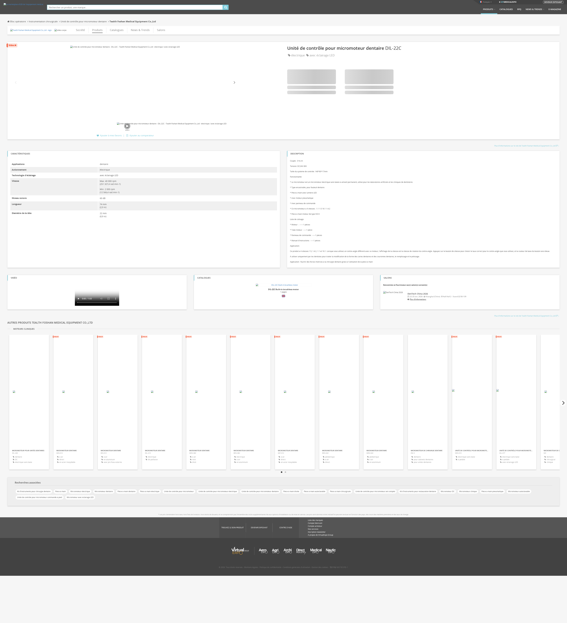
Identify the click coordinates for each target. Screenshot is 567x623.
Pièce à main (60, 491)
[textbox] (135, 7)
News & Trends (534, 9)
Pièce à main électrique (149, 491)
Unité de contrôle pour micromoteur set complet (375, 491)
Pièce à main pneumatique (492, 491)
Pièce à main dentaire (126, 491)
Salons (161, 30)
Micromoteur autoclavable (519, 491)
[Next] (234, 82)
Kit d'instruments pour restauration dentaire (418, 491)
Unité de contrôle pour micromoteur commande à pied (39, 497)
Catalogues (506, 9)
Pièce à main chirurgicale (340, 491)
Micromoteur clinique (468, 491)
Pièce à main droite (291, 491)
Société (80, 30)
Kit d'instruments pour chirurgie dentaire (33, 491)
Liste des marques (315, 520)
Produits (488, 9)
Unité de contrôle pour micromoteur (179, 491)
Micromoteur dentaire (104, 491)
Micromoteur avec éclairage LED (80, 497)
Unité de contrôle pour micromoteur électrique (217, 491)
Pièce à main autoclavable (314, 491)
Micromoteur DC (447, 491)
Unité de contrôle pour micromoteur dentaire (260, 491)
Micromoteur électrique (80, 491)
